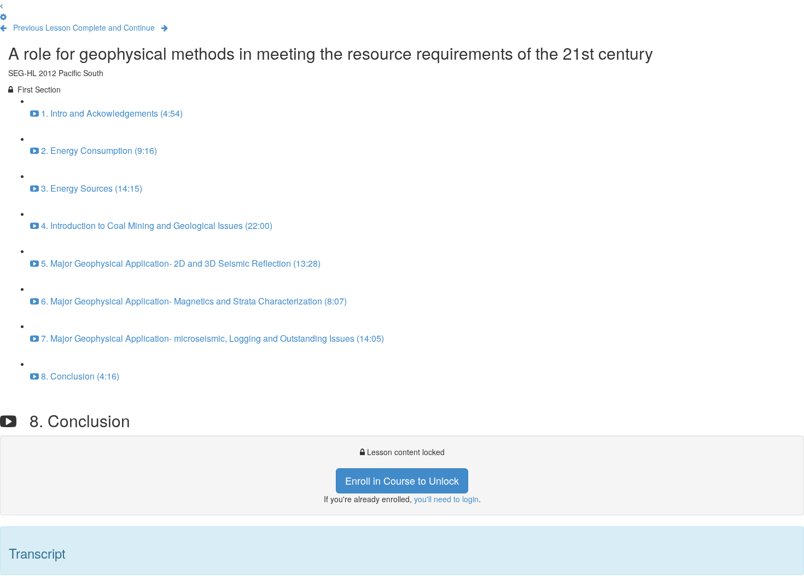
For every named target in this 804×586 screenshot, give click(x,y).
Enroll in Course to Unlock (402, 480)
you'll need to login (446, 498)
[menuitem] (3, 16)
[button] (1, 5)
